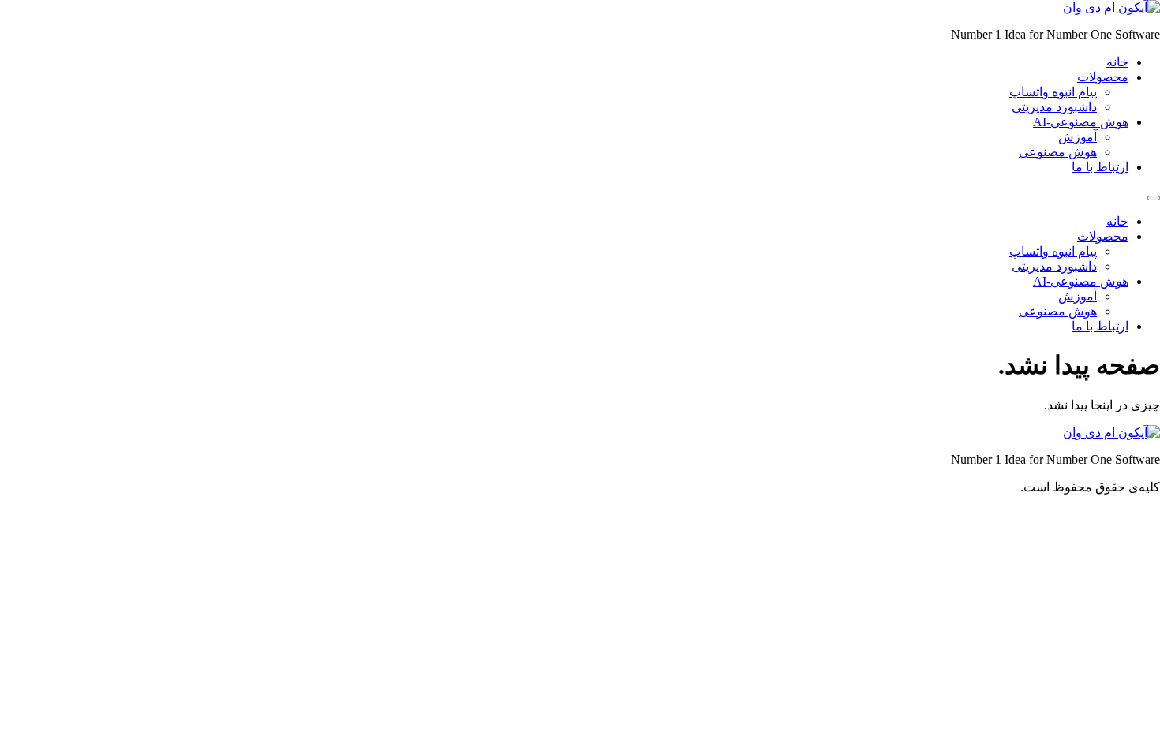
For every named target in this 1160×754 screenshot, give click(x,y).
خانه (1117, 62)
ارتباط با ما (1100, 167)
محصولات (1102, 77)
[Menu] (1153, 198)
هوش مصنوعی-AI (1080, 122)
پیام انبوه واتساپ (1053, 92)
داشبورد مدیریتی (1054, 107)
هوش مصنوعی (1058, 152)
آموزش (1077, 137)
